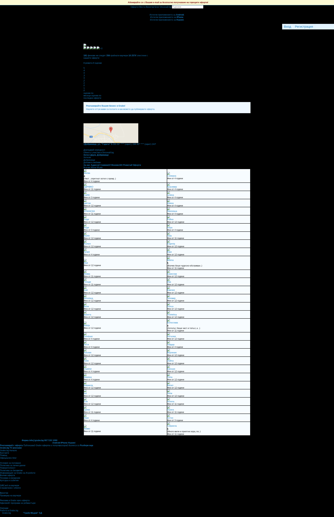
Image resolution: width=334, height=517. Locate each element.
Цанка (87, 410)
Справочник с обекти (10, 488)
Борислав (172, 274)
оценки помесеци (88, 94)
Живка (87, 274)
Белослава (172, 322)
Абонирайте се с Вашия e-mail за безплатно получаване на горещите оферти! (168, 2)
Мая (86, 263)
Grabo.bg (6, 513)
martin (87, 195)
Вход (287, 26)
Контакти (4, 453)
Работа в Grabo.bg (9, 510)
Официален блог (8, 458)
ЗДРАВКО (88, 187)
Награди (4, 508)
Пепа (169, 377)
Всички (87, 167)
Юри (169, 252)
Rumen (87, 244)
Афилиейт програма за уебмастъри (17, 503)
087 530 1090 (50, 440)
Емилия (171, 290)
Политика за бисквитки (11, 470)
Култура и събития (9, 480)
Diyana (170, 410)
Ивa (169, 282)
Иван (86, 418)
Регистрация (304, 26)
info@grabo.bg (36, 440)
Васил (170, 385)
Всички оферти (7, 475)
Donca (170, 306)
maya (169, 227)
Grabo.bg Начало (8, 450)
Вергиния (172, 352)
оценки (97, 63)
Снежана (171, 176)
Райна (170, 219)
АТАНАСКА (89, 211)
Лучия (87, 252)
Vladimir (88, 369)
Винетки (4, 493)
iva (85, 393)
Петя (86, 344)
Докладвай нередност (94, 150)
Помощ (3, 455)
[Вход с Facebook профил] (323, 26)
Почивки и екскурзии (10, 478)
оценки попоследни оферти (92, 96)
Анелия (87, 352)
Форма (25, 440)
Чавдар (170, 344)
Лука (169, 236)
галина (170, 195)
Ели (86, 401)
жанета (87, 314)
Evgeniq (171, 244)
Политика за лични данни (12, 465)
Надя (86, 219)
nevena (170, 401)
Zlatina (170, 361)
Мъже (100, 167)
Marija (87, 325)
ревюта (88, 63)
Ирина (170, 203)
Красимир (172, 187)
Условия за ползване (10, 463)
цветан (87, 203)
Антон (170, 418)
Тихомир (171, 298)
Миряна (88, 377)
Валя (86, 306)
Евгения (171, 369)
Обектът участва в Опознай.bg (99, 152)
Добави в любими (92, 162)
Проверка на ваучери (10, 495)
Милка (87, 173)
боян (86, 361)
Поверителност (7, 468)
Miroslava (88, 298)
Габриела (172, 426)
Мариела (88, 385)
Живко (87, 428)
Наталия (171, 336)
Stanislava (172, 211)
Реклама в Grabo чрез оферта (15, 500)
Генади (87, 282)
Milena (170, 260)
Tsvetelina (172, 314)
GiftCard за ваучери (9, 485)
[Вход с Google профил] (333, 26)
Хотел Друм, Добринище (96, 155)
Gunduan (88, 336)
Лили (169, 393)
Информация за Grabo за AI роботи (17, 473)
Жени (93, 167)
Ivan (86, 290)
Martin (87, 236)
